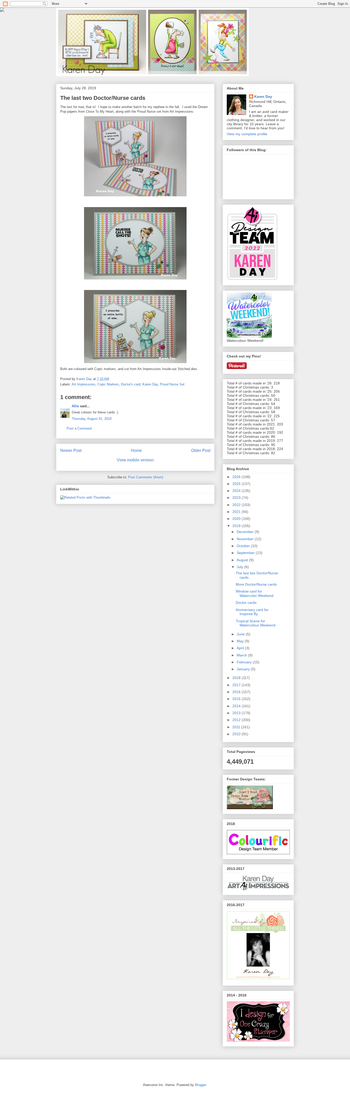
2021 (237, 512)
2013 (237, 713)
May (241, 641)
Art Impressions (83, 384)
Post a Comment (79, 428)
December (246, 532)
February (245, 662)
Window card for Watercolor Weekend (254, 593)
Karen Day (150, 384)
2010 (237, 734)
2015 (237, 699)
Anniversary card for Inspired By (252, 612)
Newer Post (70, 450)
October (244, 546)
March (242, 655)
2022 (237, 505)
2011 (236, 727)
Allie (75, 406)
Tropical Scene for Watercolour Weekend (255, 623)
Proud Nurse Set (172, 384)
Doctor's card (130, 384)
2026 (237, 477)
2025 (237, 484)
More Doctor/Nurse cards (256, 584)
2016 (237, 692)
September (246, 553)
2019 (237, 526)
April (241, 648)
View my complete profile (247, 134)
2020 (237, 519)
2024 (237, 491)
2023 (237, 498)
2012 (237, 720)
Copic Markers (108, 384)
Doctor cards (246, 602)
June (241, 634)
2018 (237, 678)
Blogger (200, 1085)
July (240, 567)
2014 (237, 706)
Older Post (200, 450)
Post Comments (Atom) (145, 477)
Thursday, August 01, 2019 (91, 419)
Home (136, 450)
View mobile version (135, 460)
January (244, 669)
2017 (237, 685)
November (246, 539)
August (243, 560)
